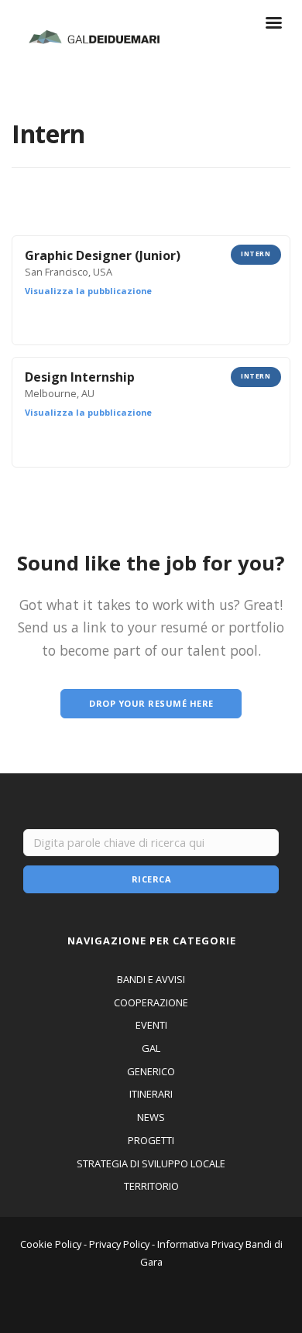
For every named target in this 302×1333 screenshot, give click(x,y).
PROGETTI (151, 1140)
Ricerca (152, 879)
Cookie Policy (50, 1244)
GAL (151, 1048)
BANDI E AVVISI (151, 979)
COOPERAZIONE (151, 1002)
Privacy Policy (119, 1244)
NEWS (151, 1117)
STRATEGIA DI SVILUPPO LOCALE (151, 1163)
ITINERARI (151, 1094)
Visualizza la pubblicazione (88, 290)
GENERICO (151, 1071)
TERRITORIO (151, 1186)
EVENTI (151, 1025)
